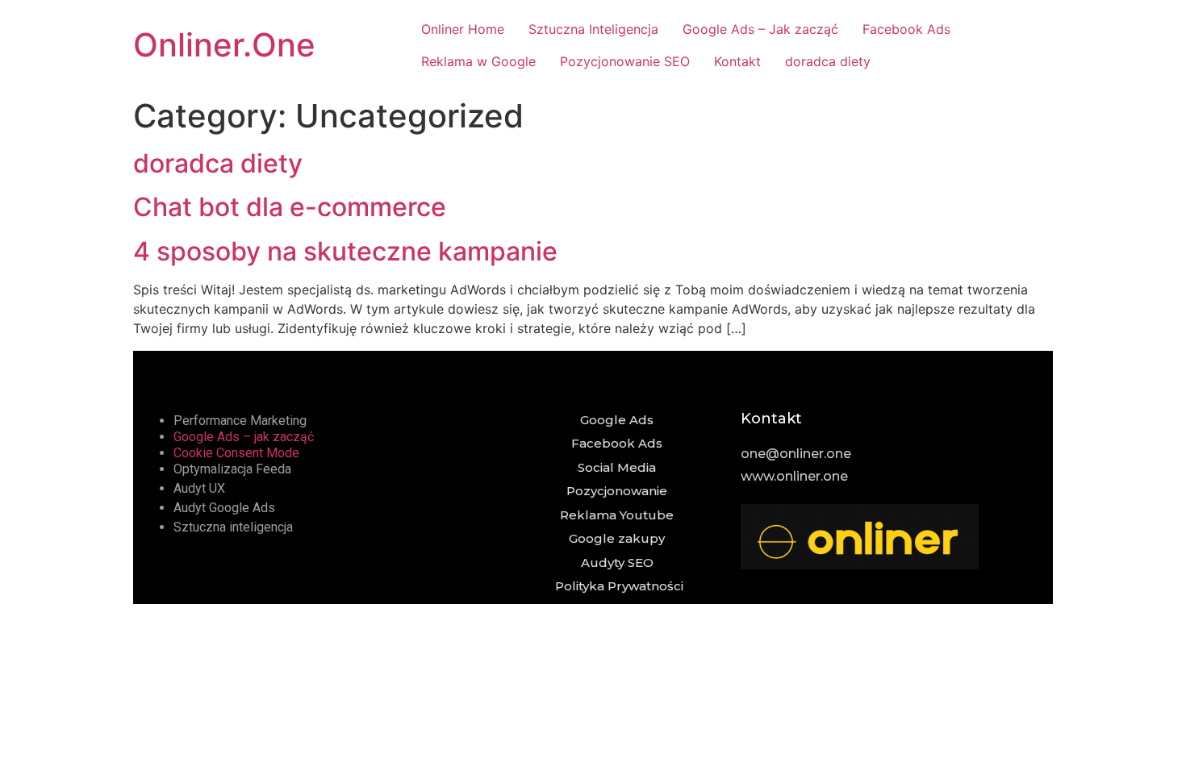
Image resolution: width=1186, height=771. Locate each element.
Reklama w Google (478, 61)
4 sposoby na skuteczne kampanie (345, 251)
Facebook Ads (906, 29)
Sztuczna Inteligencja (593, 29)
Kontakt (737, 61)
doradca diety (828, 61)
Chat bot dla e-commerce (289, 207)
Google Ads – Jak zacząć (760, 29)
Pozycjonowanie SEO (625, 61)
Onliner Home (462, 29)
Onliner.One (224, 45)
